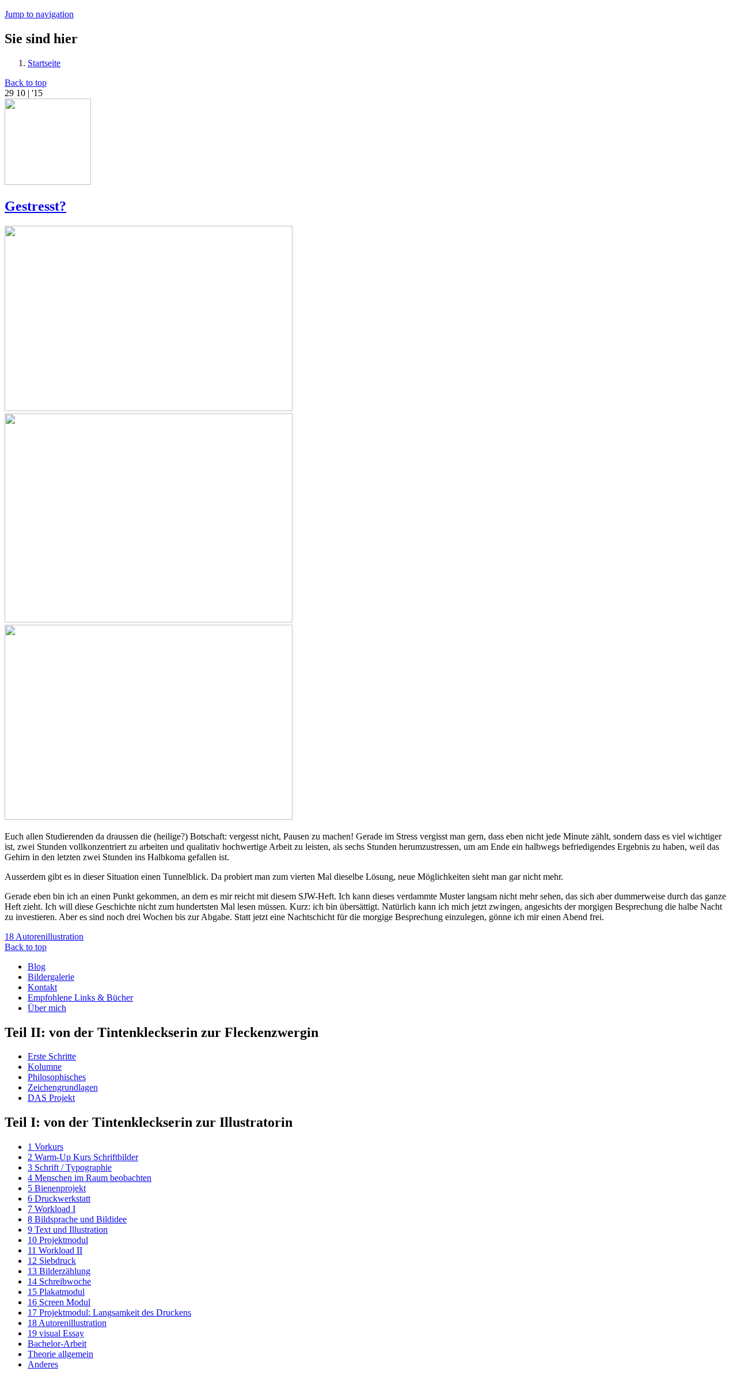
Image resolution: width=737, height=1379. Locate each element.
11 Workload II (55, 1250)
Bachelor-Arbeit (57, 1343)
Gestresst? (35, 206)
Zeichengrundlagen (63, 1087)
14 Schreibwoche (59, 1281)
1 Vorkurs (45, 1147)
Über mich (47, 1008)
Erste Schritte (52, 1056)
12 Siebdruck (52, 1261)
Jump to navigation (39, 14)
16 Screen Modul (59, 1302)
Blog (36, 966)
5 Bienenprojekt (57, 1188)
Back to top (26, 83)
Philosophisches (57, 1077)
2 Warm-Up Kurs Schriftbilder (83, 1157)
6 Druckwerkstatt (59, 1198)
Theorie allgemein (60, 1354)
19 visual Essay (56, 1333)
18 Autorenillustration (44, 936)
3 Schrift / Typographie (70, 1167)
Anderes (43, 1364)
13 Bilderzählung (59, 1271)
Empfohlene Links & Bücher (80, 997)
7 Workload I (51, 1209)
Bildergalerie (51, 977)
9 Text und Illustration (68, 1229)
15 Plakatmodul (56, 1292)
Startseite (44, 63)
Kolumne (45, 1067)
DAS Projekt (51, 1098)
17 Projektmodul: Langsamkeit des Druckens (109, 1312)
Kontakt (42, 987)
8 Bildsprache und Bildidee (77, 1219)
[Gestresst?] (148, 408)
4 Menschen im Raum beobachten (89, 1178)
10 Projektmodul (58, 1240)
